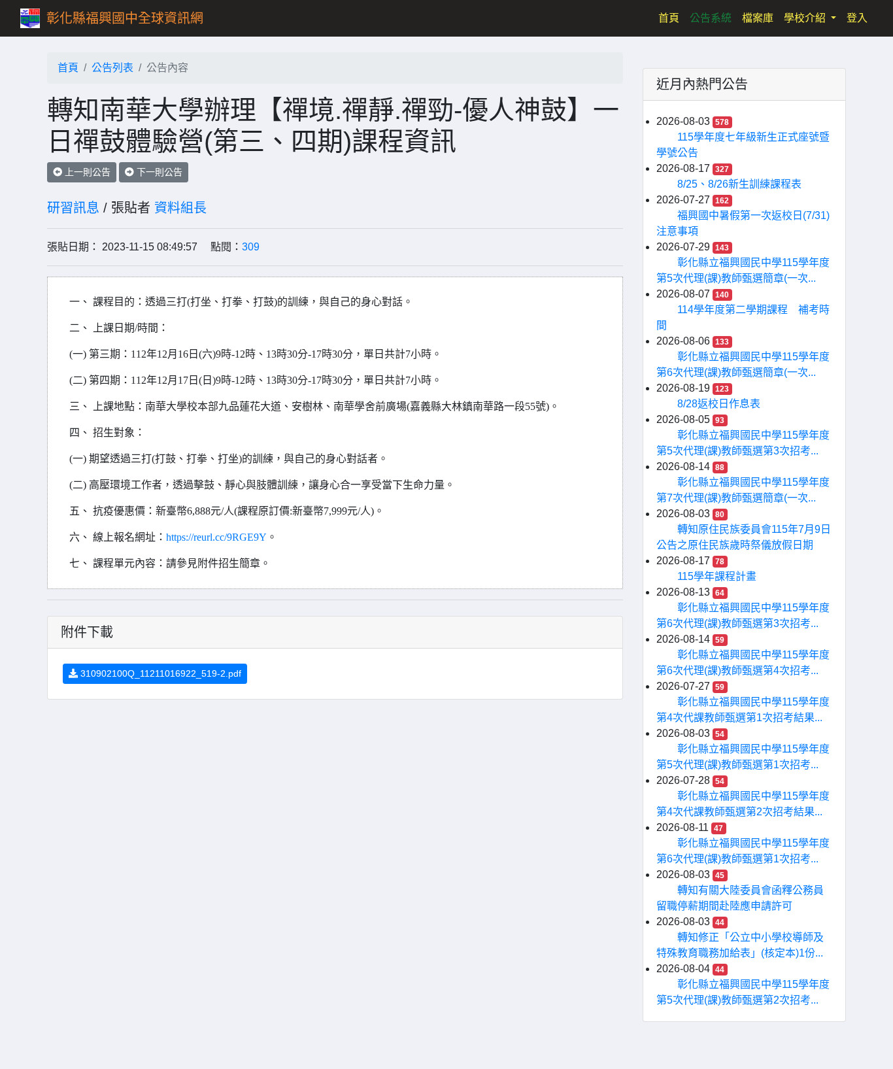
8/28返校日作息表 (718, 403)
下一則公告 (158, 172)
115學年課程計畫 (716, 576)
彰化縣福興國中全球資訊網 (124, 18)
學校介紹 (806, 18)
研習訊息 (73, 208)
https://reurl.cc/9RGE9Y (216, 537)
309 (251, 246)
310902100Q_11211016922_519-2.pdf (159, 673)
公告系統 (711, 18)
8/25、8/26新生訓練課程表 (739, 184)
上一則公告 (86, 172)
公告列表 (112, 67)
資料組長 (180, 208)
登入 (857, 18)
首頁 (671, 18)
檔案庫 (757, 18)
